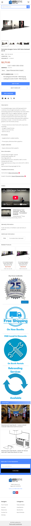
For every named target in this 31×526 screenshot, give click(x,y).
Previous (2, 258)
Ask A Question (8, 93)
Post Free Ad (4, 505)
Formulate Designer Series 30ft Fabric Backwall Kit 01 (23, 263)
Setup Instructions (13, 173)
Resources (4, 510)
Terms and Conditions (15, 524)
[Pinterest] (14, 98)
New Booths (20, 510)
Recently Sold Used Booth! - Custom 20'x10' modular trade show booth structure (13, 425)
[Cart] (28, 2)
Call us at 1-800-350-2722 (15, 488)
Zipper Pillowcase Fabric (18, 176)
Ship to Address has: (10, 74)
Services (3, 507)
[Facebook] (2, 98)
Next (29, 258)
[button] (15, 88)
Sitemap (3, 515)
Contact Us (4, 512)
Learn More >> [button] (25, 302)
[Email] (5, 98)
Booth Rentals (20, 512)
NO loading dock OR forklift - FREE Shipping (14, 76)
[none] (15, 25)
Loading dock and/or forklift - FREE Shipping (14, 78)
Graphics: (6, 67)
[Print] (8, 98)
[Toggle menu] (2, 2)
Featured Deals (21, 505)
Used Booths (20, 507)
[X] (11, 98)
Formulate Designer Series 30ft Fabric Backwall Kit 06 (8, 263)
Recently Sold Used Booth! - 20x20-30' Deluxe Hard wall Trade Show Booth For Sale (14, 451)
